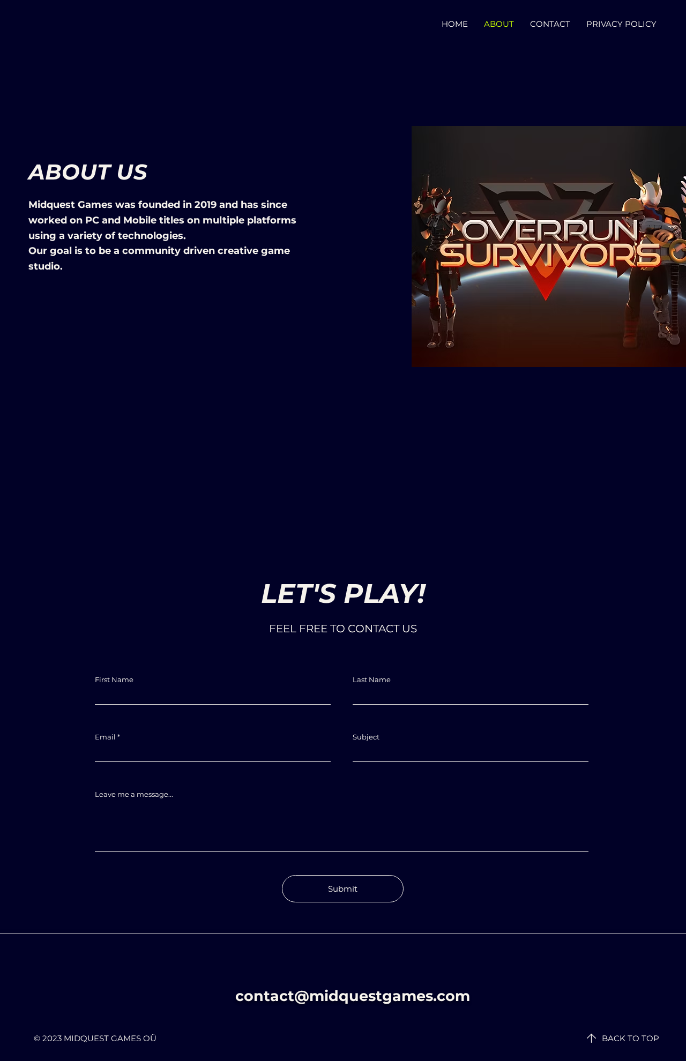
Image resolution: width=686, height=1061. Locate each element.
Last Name (372, 679)
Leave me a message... (134, 794)
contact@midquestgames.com (352, 996)
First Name (114, 679)
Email (105, 737)
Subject (366, 737)
